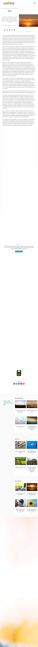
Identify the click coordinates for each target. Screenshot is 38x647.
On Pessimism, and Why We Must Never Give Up (32, 428)
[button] (34, 3)
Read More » (20, 413)
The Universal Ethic (20, 426)
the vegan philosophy (13, 8)
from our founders (5, 8)
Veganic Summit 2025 (20, 467)
